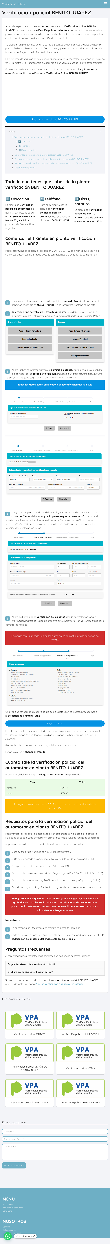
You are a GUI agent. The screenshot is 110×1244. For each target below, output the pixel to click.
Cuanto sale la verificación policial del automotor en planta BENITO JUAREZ (51, 159)
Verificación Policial (13, 4)
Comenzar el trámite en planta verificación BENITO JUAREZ (44, 154)
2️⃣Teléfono (24, 145)
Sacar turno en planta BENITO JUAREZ (55, 119)
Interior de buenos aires (13, 1207)
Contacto (6, 1227)
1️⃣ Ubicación (24, 141)
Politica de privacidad (12, 1233)
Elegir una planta (55, 723)
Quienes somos (9, 1230)
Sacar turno (7, 1204)
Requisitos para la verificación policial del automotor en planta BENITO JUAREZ (53, 163)
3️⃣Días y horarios (27, 150)
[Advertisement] (55, 97)
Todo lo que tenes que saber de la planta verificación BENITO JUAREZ (48, 137)
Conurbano (7, 1211)
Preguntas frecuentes (25, 167)
